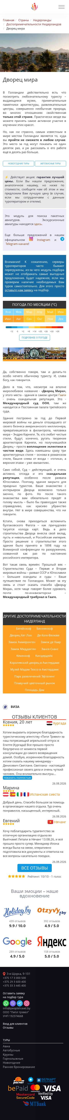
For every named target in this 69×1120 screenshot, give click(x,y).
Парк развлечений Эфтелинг (34, 676)
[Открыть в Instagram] (27, 1003)
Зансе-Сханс (49, 649)
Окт (39, 319)
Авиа (6, 1046)
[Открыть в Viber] (13, 1003)
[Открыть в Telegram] (20, 1003)
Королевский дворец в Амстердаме (34, 663)
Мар (29, 312)
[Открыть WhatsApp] (6, 1003)
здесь (38, 224)
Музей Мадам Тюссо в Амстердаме (34, 669)
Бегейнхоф (23, 628)
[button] (61, 7)
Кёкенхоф (23, 656)
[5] (23, 876)
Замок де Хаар (51, 642)
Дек (60, 319)
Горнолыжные (13, 1058)
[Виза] (5, 706)
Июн (61, 312)
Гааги (62, 395)
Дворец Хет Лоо (21, 635)
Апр (39, 312)
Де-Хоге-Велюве (48, 635)
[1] (9, 876)
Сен (29, 319)
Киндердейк (44, 656)
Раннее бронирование (19, 1067)
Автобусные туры (50, 163)
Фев (18, 312)
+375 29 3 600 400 (14, 981)
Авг (18, 319)
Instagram (43, 240)
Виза (15, 707)
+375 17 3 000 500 (14, 978)
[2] (13, 876)
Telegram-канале (17, 244)
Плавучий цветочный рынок (34, 683)
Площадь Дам (34, 690)
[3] (16, 876)
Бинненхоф (45, 628)
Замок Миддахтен (23, 649)
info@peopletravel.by (16, 1008)
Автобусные (11, 1050)
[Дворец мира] (13, 353)
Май (50, 312)
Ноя (50, 319)
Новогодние (11, 1062)
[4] (19, 876)
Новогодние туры (18, 163)
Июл (8, 319)
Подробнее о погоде (35, 337)
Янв (8, 312)
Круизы (8, 1054)
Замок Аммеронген (21, 642)
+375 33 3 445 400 (14, 985)
